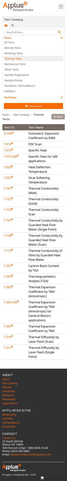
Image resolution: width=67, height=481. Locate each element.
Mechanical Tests (15, 64)
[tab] (5, 25)
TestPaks (10, 97)
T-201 (8, 266)
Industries (8, 391)
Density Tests (12, 48)
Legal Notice (10, 403)
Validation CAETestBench (19, 85)
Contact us (8, 438)
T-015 (8, 150)
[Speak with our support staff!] (53, 479)
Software (9, 91)
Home (6, 114)
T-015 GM (11, 156)
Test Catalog (21, 114)
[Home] (18, 6)
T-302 (8, 287)
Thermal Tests (13, 58)
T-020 (8, 167)
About (6, 379)
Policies (7, 387)
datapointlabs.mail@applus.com (31, 454)
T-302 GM (11, 302)
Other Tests (11, 69)
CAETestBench (11, 422)
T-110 (8, 251)
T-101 (8, 188)
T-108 (8, 235)
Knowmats (8, 426)
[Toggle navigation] (61, 6)
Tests (7, 37)
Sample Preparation (16, 75)
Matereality (9, 414)
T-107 (8, 220)
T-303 (8, 326)
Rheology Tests (13, 53)
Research (8, 395)
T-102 (8, 199)
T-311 (8, 348)
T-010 (8, 144)
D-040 (8, 133)
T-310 (8, 337)
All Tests (9, 42)
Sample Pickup (13, 80)
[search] (60, 32)
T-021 (8, 178)
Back (59, 116)
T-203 (8, 276)
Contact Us (35, 106)
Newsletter (9, 399)
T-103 (8, 210)
